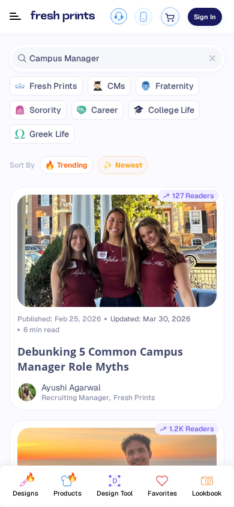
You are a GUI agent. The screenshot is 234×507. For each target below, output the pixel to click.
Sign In (205, 17)
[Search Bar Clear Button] (212, 58)
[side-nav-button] (15, 16)
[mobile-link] (143, 17)
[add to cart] (170, 16)
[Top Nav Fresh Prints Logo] (63, 17)
